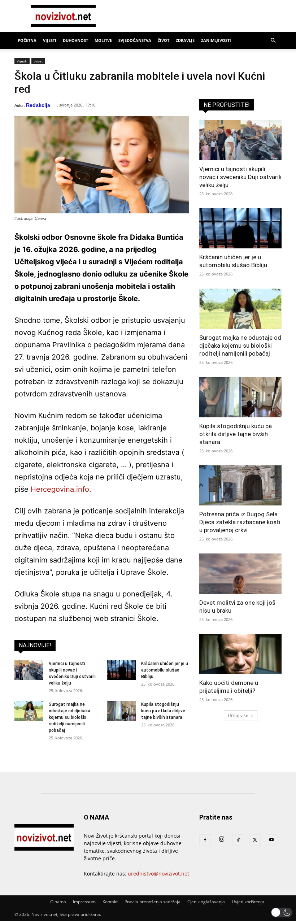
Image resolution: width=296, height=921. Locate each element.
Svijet (38, 61)
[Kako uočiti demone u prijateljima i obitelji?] (240, 654)
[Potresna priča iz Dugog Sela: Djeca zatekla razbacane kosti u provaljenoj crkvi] (240, 485)
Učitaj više (238, 715)
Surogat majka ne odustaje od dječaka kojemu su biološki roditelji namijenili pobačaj (69, 717)
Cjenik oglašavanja (206, 902)
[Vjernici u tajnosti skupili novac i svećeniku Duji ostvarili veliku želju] (28, 670)
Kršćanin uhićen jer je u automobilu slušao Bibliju (164, 670)
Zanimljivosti (216, 40)
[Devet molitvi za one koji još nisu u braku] (240, 573)
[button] (273, 40)
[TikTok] (238, 840)
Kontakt (110, 902)
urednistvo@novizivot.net (158, 873)
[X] (255, 840)
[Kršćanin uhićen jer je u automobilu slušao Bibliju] (121, 670)
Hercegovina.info (60, 489)
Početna (27, 40)
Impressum (84, 902)
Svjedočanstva (134, 40)
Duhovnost (75, 40)
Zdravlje (185, 40)
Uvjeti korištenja (248, 902)
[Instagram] (221, 839)
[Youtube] (271, 840)
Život (163, 40)
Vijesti (49, 40)
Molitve (103, 40)
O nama (58, 902)
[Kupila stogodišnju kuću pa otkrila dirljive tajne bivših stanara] (121, 711)
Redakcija (38, 105)
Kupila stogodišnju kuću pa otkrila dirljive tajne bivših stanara (163, 711)
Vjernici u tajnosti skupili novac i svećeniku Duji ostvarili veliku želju (240, 176)
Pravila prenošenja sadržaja (152, 902)
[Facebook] (205, 840)
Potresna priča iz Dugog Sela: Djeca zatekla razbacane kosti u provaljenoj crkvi (239, 522)
